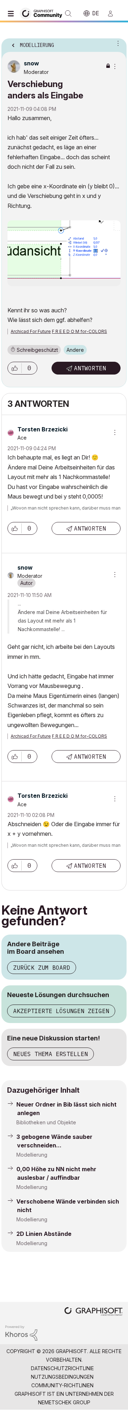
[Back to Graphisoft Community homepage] (43, 13)
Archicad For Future (31, 331)
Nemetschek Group (64, 1402)
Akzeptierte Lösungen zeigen (61, 1011)
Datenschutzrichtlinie (62, 1368)
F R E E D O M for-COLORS (79, 331)
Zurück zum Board (41, 967)
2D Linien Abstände (43, 1233)
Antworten (90, 368)
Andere (75, 350)
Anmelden (113, 13)
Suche (68, 13)
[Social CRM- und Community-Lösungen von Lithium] (21, 1332)
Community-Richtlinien (62, 1385)
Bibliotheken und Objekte (46, 1122)
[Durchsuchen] (12, 13)
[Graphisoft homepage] (93, 1312)
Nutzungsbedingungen (62, 1377)
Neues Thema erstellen (50, 1054)
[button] (14, 368)
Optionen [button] (116, 43)
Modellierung (31, 1155)
